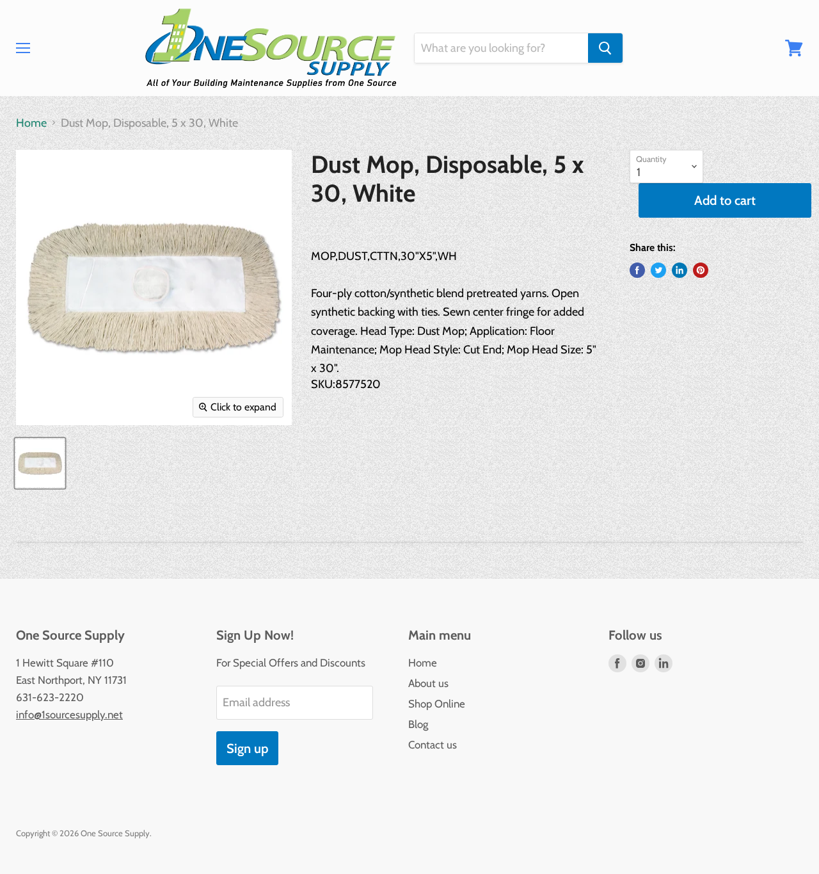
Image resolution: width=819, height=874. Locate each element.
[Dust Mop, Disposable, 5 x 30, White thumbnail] (40, 463)
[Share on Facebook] (637, 270)
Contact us (432, 744)
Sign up (247, 748)
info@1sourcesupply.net (69, 714)
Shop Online (436, 703)
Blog (418, 724)
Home (31, 123)
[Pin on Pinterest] (700, 270)
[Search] (605, 48)
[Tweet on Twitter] (658, 270)
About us (428, 683)
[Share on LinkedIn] (679, 270)
